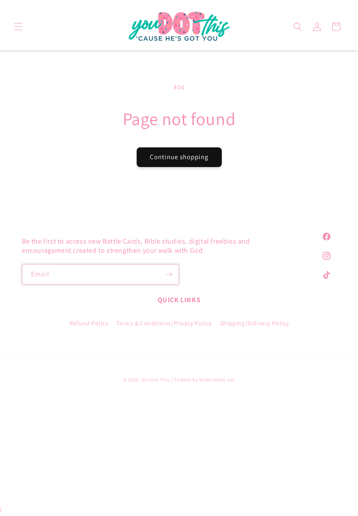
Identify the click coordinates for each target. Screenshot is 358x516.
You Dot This (155, 380)
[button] (18, 26)
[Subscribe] (169, 274)
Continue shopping (179, 157)
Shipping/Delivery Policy (254, 323)
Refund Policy (88, 323)
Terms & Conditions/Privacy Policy (164, 323)
